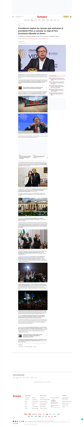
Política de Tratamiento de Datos (45, 399)
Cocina (33, 404)
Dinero (26, 401)
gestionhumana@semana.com (55, 407)
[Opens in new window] (15, 421)
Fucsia (26, 406)
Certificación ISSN (42, 406)
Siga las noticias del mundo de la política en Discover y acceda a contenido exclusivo (34, 38)
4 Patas (26, 408)
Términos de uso (42, 397)
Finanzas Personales (35, 401)
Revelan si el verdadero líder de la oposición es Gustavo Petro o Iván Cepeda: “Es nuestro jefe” (39, 157)
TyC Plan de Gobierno (43, 408)
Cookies (63, 406)
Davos (35, 346)
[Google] (13, 421)
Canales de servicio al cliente (66, 401)
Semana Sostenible (35, 408)
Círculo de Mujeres (35, 406)
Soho (26, 404)
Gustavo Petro (21, 346)
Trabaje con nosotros (65, 403)
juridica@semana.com (54, 403)
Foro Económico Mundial (28, 346)
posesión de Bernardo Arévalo (25, 256)
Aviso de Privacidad (16, 423)
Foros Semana (34, 399)
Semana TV (27, 399)
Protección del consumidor (55, 397)
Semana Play (27, 397)
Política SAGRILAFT (43, 404)
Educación (33, 397)
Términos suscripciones (43, 401)
